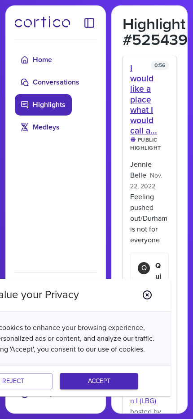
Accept (99, 381)
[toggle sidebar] (89, 22)
